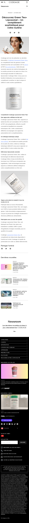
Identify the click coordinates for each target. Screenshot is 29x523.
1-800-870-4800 (7, 450)
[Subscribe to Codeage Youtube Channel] (2, 436)
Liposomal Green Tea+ (14, 235)
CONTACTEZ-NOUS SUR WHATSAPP (12, 456)
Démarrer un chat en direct (11, 447)
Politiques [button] (4, 355)
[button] (5, 2)
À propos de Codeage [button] (7, 347)
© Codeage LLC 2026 (5, 518)
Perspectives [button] (5, 352)
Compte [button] (3, 342)
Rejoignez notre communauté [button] (10, 357)
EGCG (26, 64)
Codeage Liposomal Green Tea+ (18, 60)
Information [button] (5, 344)
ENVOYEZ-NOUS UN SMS (9, 453)
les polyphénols (10, 67)
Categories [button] (4, 339)
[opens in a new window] (27, 6)
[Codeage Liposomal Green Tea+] (14, 98)
